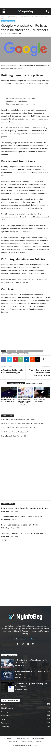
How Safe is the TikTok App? (39, 400)
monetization (37, 351)
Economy (4, 712)
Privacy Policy (20, 739)
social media (5, 715)
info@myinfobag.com (30, 639)
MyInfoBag (5, 511)
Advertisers (12, 351)
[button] (47, 11)
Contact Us (39, 741)
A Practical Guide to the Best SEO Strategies (12, 371)
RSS (28, 739)
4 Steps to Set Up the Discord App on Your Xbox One (19, 428)
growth (27, 351)
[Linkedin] (28, 644)
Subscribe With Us (38, 739)
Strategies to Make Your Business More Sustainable (23, 533)
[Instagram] (23, 644)
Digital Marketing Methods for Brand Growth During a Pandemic (24, 402)
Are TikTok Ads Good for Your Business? (8, 400)
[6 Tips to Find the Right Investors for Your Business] (7, 663)
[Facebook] (18, 644)
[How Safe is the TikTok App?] (42, 392)
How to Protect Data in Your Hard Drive (14, 436)
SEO (3, 719)
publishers (13, 353)
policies (5, 353)
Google (20, 351)
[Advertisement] (25, 4)
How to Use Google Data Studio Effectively (19, 525)
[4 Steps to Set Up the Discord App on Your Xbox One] (7, 687)
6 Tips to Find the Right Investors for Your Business (18, 420)
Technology (5, 727)
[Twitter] (33, 644)
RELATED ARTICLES (16, 383)
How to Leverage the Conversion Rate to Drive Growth (24, 508)
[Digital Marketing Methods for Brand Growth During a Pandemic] (25, 392)
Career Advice (6, 723)
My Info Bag (5, 519)
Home (3, 17)
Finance (4, 704)
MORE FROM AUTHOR (34, 383)
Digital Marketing (12, 17)
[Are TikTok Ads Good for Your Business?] (9, 392)
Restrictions (23, 353)
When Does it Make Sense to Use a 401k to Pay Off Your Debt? (22, 424)
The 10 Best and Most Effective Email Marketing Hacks (39, 372)
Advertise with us (13, 741)
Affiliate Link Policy (28, 741)
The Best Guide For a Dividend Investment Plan (21, 516)
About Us (10, 739)
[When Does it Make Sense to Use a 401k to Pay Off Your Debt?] (7, 675)
